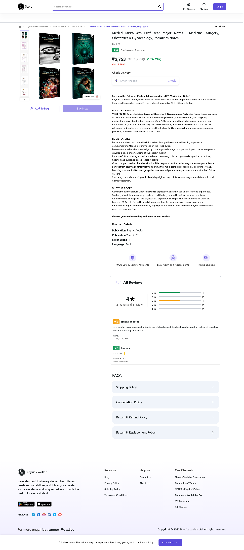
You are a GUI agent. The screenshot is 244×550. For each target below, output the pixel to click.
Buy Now (82, 108)
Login (220, 6)
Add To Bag (42, 108)
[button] (220, 26)
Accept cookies (170, 542)
